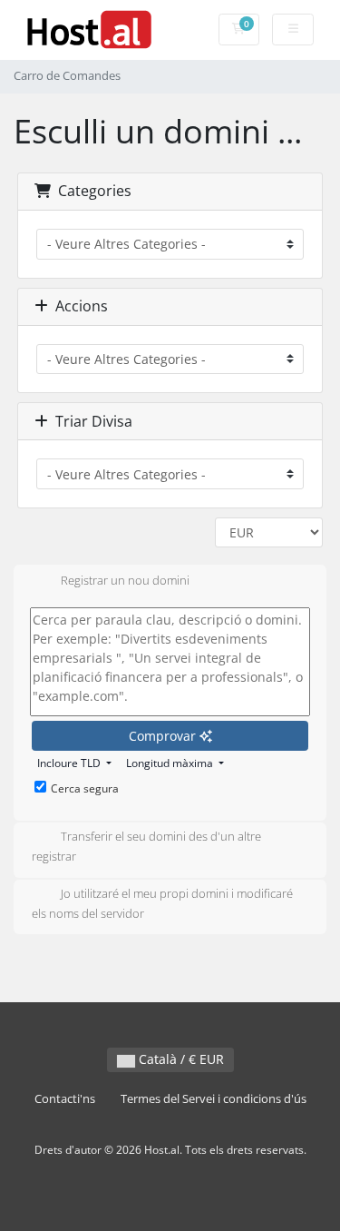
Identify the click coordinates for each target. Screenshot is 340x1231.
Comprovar (164, 735)
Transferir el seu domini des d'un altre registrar (146, 847)
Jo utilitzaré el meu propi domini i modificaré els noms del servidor (162, 903)
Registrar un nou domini (125, 580)
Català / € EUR (179, 1059)
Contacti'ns (64, 1099)
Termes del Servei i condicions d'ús (213, 1099)
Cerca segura (85, 788)
